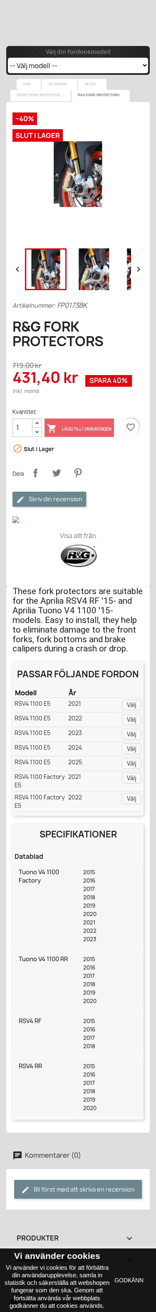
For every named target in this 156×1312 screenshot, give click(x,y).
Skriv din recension (54, 499)
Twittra (56, 473)
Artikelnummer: (34, 305)
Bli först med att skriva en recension (83, 1189)
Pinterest (77, 473)
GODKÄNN (129, 1280)
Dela (35, 473)
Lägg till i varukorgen (79, 429)
